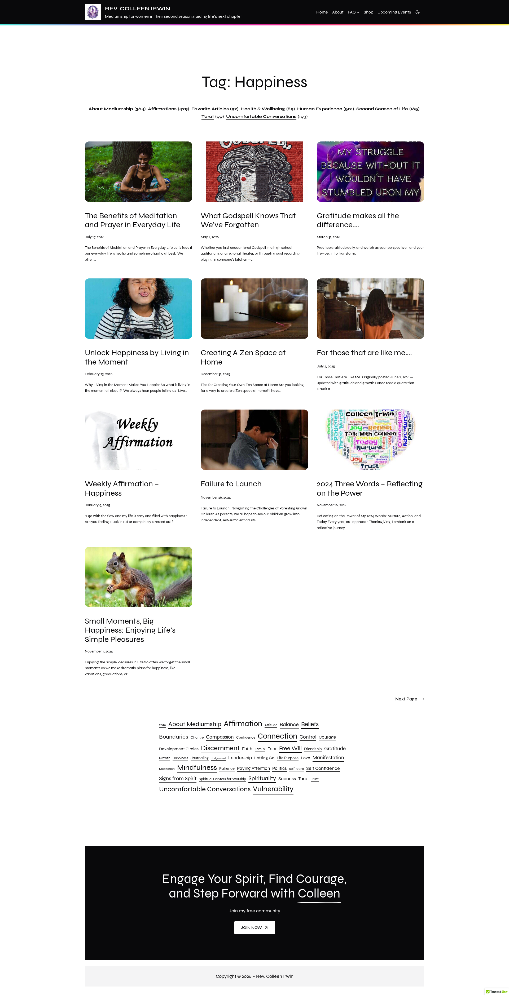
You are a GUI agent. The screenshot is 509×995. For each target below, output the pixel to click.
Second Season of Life (387, 108)
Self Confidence (323, 768)
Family (260, 749)
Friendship (313, 749)
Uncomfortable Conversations (267, 116)
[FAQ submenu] (358, 12)
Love (305, 757)
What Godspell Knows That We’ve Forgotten (248, 220)
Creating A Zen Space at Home (243, 357)
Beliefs (310, 724)
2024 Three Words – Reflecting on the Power (370, 488)
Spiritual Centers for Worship (222, 779)
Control (308, 737)
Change (197, 737)
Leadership (240, 758)
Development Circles (179, 748)
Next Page (409, 699)
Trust (315, 779)
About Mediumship (117, 108)
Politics (279, 768)
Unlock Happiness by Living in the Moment (137, 357)
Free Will (290, 748)
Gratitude (335, 749)
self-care (296, 768)
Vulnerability (273, 788)
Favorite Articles (214, 108)
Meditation (167, 769)
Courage (327, 737)
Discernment (220, 748)
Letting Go (264, 758)
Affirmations (168, 108)
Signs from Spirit (177, 778)
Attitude (271, 725)
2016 (162, 725)
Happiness (180, 758)
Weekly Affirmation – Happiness (122, 488)
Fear (272, 749)
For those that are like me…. (364, 352)
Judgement (218, 758)
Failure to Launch (231, 483)
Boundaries (173, 736)
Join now (251, 927)
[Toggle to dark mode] (417, 12)
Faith (247, 749)
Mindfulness (197, 767)
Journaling (200, 758)
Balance (289, 724)
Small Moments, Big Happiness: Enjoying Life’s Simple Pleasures (130, 630)
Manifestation (328, 758)
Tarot (212, 116)
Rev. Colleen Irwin (137, 8)
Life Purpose (288, 758)
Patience (227, 768)
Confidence (245, 737)
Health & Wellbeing (268, 108)
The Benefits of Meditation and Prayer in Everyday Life (132, 220)
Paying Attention (253, 768)
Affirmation (243, 723)
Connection (277, 736)
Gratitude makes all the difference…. (358, 220)
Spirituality (262, 778)
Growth (164, 758)
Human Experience (325, 108)
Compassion (220, 737)
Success (287, 778)
